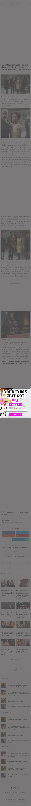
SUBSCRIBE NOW (14, 414)
